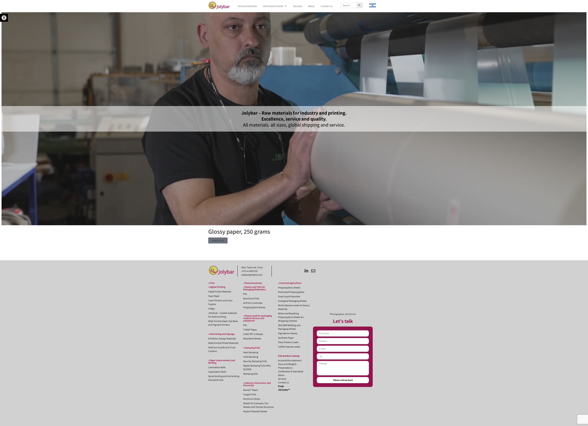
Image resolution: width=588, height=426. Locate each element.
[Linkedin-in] (306, 271)
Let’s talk (343, 321)
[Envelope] (313, 271)
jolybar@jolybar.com (251, 274)
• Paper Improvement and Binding (221, 361)
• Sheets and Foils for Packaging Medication (254, 288)
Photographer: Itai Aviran (343, 314)
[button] (4, 18)
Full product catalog (288, 355)
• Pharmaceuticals (252, 283)
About (311, 6)
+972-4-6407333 (249, 271)
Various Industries (247, 6)
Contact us (326, 6)
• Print (211, 283)
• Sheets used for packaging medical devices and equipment (257, 318)
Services (297, 6)
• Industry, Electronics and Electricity (257, 384)
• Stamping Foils (251, 347)
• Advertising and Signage (221, 334)
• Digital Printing (216, 287)
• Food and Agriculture (289, 283)
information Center (273, 6)
